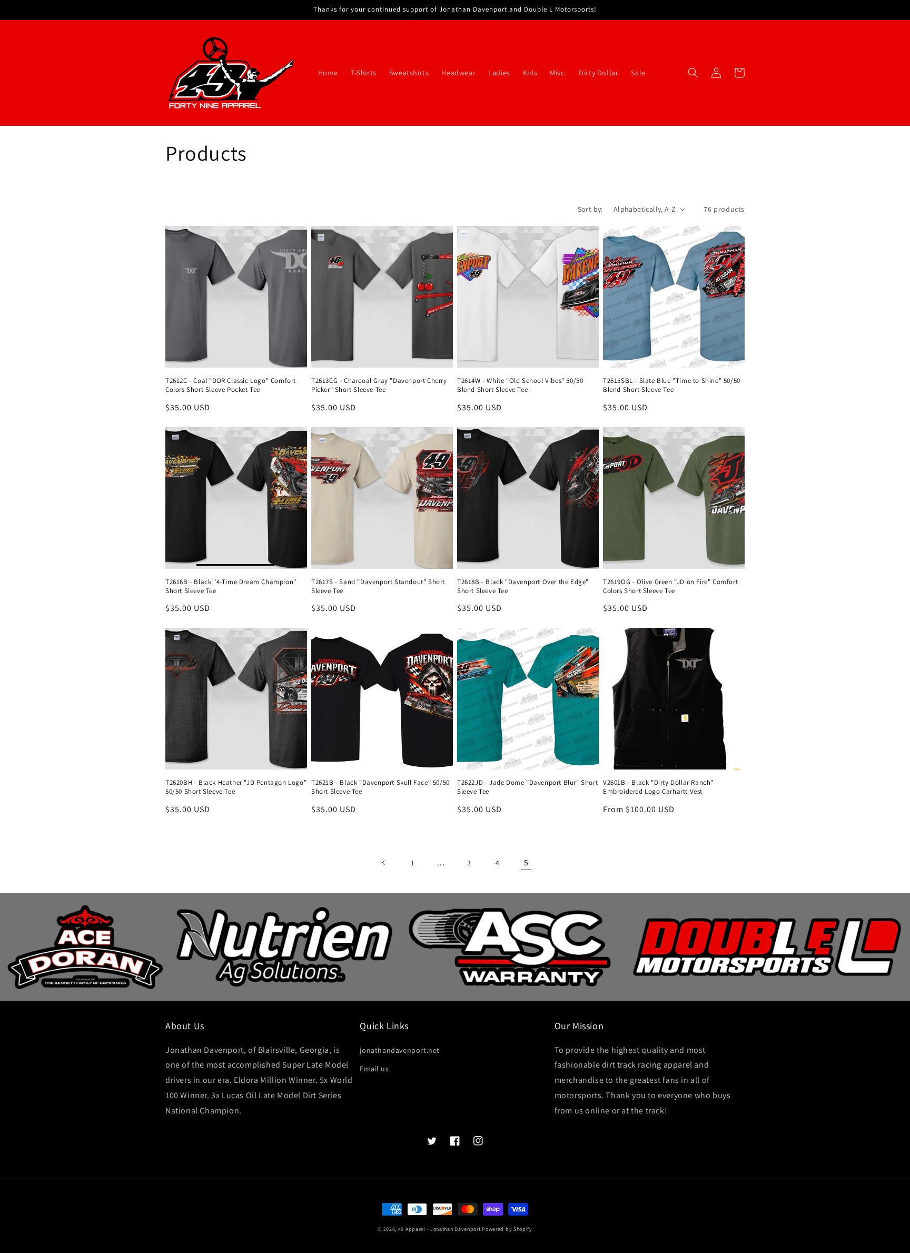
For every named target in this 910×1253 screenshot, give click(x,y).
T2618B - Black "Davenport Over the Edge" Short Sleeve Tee (523, 586)
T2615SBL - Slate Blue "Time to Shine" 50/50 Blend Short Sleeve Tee (671, 385)
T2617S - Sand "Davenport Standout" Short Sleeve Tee (378, 586)
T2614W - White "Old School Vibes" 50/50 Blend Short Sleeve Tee (520, 385)
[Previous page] (383, 862)
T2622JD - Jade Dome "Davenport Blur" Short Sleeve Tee (527, 787)
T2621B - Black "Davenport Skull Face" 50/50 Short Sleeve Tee (380, 787)
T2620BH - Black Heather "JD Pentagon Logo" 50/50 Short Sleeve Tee (235, 787)
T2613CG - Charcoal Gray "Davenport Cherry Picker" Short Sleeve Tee (379, 385)
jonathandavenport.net (400, 1050)
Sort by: (590, 209)
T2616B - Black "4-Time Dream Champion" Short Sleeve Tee (230, 586)
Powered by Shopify (507, 1229)
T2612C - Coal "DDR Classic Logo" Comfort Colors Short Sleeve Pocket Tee (230, 385)
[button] (693, 72)
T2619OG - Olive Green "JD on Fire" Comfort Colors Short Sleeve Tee (670, 586)
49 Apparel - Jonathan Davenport (439, 1229)
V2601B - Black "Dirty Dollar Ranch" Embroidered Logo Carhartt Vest (658, 787)
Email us (374, 1068)
